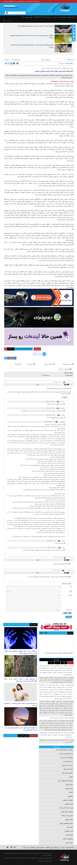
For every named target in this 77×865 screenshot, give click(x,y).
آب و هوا (25, 1)
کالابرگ (71, 792)
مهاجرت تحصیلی (68, 800)
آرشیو (44, 855)
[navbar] (75, 17)
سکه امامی (70, 827)
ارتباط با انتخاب (36, 1)
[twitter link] (7, 847)
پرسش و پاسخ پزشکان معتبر (64, 750)
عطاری (71, 777)
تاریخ (51, 847)
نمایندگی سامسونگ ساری (65, 781)
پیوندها (29, 1)
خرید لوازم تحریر (68, 761)
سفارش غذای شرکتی (67, 812)
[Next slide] (41, 633)
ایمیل (70, 591)
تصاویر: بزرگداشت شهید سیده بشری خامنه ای (59, 653)
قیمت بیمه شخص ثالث (66, 808)
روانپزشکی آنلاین (68, 839)
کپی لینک (37, 349)
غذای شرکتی (69, 784)
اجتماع (42, 847)
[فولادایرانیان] (39, 297)
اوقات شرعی (19, 1)
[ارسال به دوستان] (9, 63)
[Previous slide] (46, 633)
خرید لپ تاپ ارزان (67, 765)
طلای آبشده (69, 835)
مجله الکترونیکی (14, 853)
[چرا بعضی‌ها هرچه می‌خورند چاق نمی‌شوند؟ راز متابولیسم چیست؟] (20, 692)
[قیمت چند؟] (73, 30)
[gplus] (11, 358)
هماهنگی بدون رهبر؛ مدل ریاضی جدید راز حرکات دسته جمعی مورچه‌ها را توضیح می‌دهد (32, 36)
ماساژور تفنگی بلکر (67, 773)
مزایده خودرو (69, 819)
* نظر (70, 595)
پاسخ (37, 384)
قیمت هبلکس (69, 804)
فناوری (37, 847)
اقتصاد (47, 847)
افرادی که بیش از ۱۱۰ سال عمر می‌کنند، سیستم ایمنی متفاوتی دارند (36, 26)
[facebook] (8, 358)
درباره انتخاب (49, 853)
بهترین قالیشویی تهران (66, 823)
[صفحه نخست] (73, 26)
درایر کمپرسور (69, 788)
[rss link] (14, 847)
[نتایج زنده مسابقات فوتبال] (73, 39)
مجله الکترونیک (12, 1)
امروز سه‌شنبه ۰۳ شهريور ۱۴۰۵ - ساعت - (62, 17)
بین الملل (56, 847)
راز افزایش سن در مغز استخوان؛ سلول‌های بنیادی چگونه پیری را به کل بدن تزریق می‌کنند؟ (20, 652)
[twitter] (5, 358)
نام (71, 586)
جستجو (49, 855)
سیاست (61, 63)
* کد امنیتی (69, 610)
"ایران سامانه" (41, 861)
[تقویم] (73, 36)
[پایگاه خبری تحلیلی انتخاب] (65, 8)
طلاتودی (70, 796)
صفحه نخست (69, 63)
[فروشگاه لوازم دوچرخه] (39, 317)
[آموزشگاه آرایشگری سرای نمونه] (39, 337)
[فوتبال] (73, 33)
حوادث (24, 847)
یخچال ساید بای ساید (66, 757)
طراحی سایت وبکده (67, 815)
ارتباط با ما (41, 853)
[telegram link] (11, 847)
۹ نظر (43, 60)
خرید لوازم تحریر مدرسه (66, 753)
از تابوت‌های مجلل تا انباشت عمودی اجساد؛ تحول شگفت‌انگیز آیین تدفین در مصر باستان (20, 680)
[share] (4, 21)
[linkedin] (15, 358)
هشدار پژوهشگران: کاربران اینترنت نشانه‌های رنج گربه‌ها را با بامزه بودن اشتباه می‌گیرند (32, 46)
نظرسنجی (5, 1)
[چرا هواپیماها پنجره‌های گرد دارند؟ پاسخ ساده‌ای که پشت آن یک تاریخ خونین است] (20, 716)
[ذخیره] (11, 63)
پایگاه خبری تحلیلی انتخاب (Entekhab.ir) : (62, 81)
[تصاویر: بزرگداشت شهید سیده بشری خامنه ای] (56, 643)
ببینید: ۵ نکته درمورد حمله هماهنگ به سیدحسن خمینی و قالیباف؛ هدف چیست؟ (56, 741)
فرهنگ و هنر (31, 847)
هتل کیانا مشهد (68, 769)
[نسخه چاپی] (6, 63)
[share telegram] (8, 21)
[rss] (11, 21)
